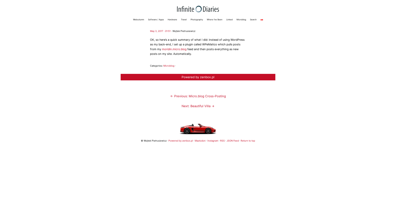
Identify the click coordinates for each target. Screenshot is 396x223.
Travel (184, 19)
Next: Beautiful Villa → (198, 106)
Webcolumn (138, 19)
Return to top (248, 140)
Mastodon (200, 140)
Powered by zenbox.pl (198, 77)
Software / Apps (156, 19)
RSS (222, 140)
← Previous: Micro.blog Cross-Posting (198, 96)
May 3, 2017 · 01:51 (160, 31)
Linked (229, 19)
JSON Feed (233, 140)
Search (253, 19)
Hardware (172, 19)
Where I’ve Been (214, 19)
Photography (197, 19)
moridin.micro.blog (174, 49)
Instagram (212, 140)
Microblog (241, 19)
